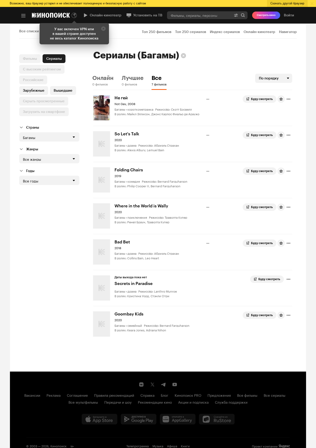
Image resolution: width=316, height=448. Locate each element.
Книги (185, 445)
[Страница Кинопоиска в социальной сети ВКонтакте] (141, 384)
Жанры (32, 149)
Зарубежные (33, 90)
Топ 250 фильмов (156, 32)
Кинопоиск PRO (188, 395)
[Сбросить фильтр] (183, 55)
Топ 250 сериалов (190, 32)
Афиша (172, 445)
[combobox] (199, 15)
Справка (147, 395)
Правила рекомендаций (114, 395)
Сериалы (54, 59)
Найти (242, 15)
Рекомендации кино (155, 402)
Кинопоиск (58, 445)
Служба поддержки (231, 402)
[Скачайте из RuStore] (217, 419)
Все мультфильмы (83, 402)
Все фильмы (247, 395)
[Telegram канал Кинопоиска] (163, 384)
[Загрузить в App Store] (99, 419)
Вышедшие (63, 90)
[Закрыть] (103, 28)
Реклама (53, 395)
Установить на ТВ (147, 15)
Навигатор (288, 32)
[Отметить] (288, 99)
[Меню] (23, 15)
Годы (30, 171)
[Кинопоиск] (51, 15)
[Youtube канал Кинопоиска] (174, 384)
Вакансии (32, 395)
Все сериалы (274, 395)
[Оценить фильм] (281, 99)
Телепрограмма (137, 445)
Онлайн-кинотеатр (105, 15)
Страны (32, 127)
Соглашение (77, 395)
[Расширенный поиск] (235, 15)
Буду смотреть (262, 99)
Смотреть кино (266, 15)
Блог (164, 395)
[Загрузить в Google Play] (138, 419)
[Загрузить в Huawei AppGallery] (177, 419)
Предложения (219, 395)
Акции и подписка (193, 402)
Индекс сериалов (225, 32)
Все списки (29, 31)
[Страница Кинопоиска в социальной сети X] (152, 384)
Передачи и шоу (118, 402)
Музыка (157, 445)
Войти (289, 15)
